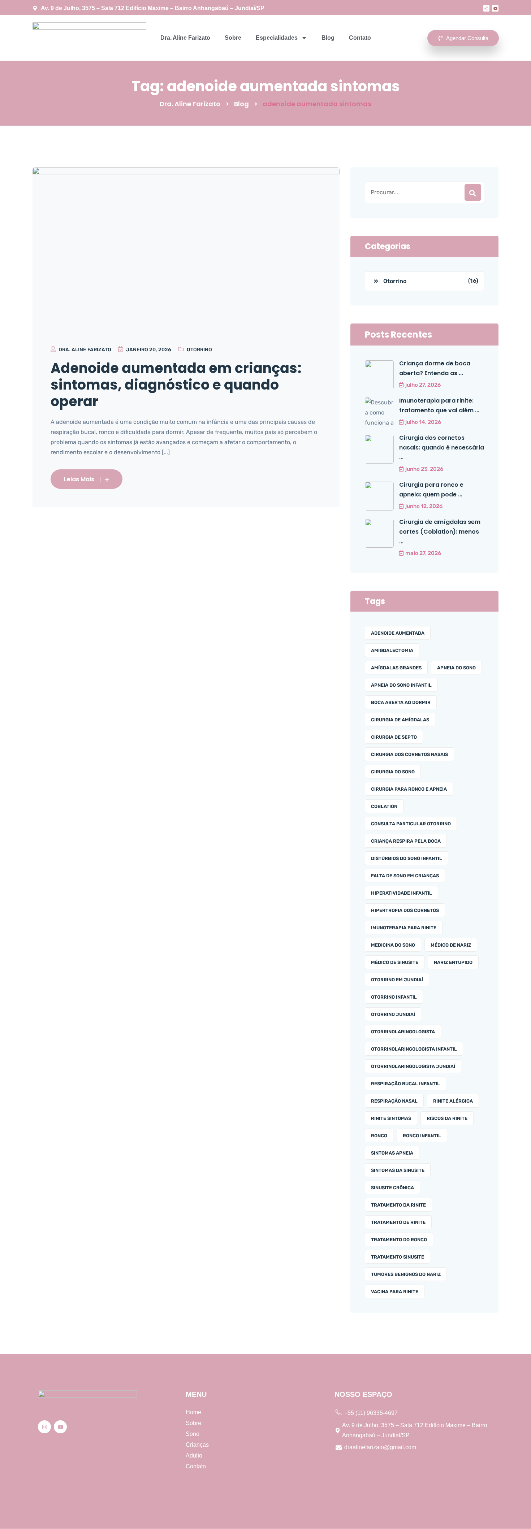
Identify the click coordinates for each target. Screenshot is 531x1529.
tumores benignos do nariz (406, 1274)
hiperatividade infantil (401, 893)
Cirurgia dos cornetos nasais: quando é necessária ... (441, 447)
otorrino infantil (394, 997)
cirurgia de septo (394, 737)
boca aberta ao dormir (401, 702)
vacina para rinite (394, 1291)
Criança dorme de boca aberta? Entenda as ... (434, 368)
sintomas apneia (392, 1153)
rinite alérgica (453, 1101)
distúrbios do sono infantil (406, 858)
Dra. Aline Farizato (185, 38)
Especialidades (277, 38)
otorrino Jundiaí (393, 1014)
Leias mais (79, 479)
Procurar (473, 192)
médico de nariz (451, 945)
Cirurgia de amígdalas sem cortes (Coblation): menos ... (439, 532)
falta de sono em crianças (405, 875)
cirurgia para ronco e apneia (409, 789)
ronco (379, 1135)
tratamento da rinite (398, 1205)
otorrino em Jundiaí (397, 979)
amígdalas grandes (396, 667)
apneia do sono (456, 667)
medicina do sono (393, 945)
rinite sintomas (391, 1118)
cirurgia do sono (393, 771)
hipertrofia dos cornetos (405, 910)
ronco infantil (422, 1135)
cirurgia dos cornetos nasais (409, 754)
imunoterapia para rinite (403, 927)
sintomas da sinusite (397, 1170)
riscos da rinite (447, 1118)
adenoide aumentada (397, 633)
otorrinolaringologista (403, 1031)
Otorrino (199, 350)
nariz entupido (453, 962)
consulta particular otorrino (411, 823)
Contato (360, 38)
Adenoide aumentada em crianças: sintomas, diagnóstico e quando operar (176, 385)
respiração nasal (394, 1101)
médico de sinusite (394, 962)
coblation (384, 806)
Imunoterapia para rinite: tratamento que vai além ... (439, 405)
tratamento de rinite (398, 1222)
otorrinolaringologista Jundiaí (413, 1066)
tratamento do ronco (399, 1239)
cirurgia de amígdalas (400, 719)
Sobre (233, 38)
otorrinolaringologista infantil (414, 1049)
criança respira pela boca (406, 841)
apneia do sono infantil (401, 685)
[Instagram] (486, 8)
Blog (327, 38)
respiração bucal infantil (405, 1083)
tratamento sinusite (397, 1257)
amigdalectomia (392, 650)
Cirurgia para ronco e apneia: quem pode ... (431, 490)
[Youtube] (495, 8)
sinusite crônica (392, 1187)
